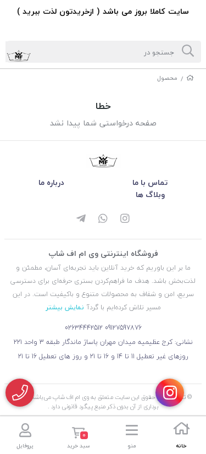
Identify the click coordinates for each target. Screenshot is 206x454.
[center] (188, 52)
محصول (167, 78)
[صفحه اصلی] (190, 78)
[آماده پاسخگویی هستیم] (19, 393)
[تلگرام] (81, 220)
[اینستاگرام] (125, 220)
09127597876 (123, 327)
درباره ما (51, 182)
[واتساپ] (103, 220)
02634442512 (84, 327)
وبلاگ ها (150, 194)
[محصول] (103, 161)
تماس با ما (150, 182)
